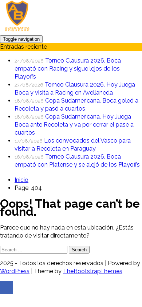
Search (79, 249)
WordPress (14, 271)
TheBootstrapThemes (92, 271)
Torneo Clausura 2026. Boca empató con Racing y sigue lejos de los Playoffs (68, 68)
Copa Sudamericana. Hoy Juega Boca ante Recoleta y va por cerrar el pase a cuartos (74, 124)
